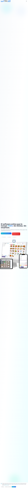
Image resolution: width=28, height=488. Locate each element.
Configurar (2, 486)
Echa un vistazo (16, 233)
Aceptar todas (14, 486)
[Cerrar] (17, 486)
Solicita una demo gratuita (5, 233)
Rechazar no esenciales (8, 486)
